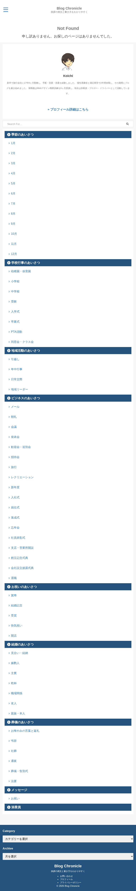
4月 (13, 173)
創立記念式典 (19, 557)
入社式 (15, 497)
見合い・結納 (19, 652)
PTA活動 (16, 331)
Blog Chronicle (69, 8)
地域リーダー (19, 389)
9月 (13, 223)
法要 (14, 781)
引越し (15, 359)
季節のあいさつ (22, 134)
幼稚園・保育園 (21, 271)
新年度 (15, 487)
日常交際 (16, 379)
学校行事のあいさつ (25, 262)
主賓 (14, 673)
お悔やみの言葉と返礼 (25, 730)
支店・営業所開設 (22, 547)
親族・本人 (18, 713)
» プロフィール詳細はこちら (68, 109)
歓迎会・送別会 (21, 447)
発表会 (15, 436)
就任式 (15, 507)
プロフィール (66, 879)
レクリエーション (22, 477)
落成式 (15, 517)
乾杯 (14, 683)
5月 (13, 183)
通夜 (14, 760)
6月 (13, 193)
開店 (14, 635)
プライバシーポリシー (70, 882)
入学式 (15, 311)
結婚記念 (16, 605)
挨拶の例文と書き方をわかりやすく (68, 871)
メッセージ (19, 790)
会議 (14, 426)
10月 (14, 233)
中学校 (15, 291)
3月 (13, 163)
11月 (14, 243)
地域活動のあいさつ (25, 350)
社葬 (14, 750)
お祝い (15, 798)
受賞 (14, 615)
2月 (13, 153)
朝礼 (14, 416)
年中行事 (16, 369)
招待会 (15, 457)
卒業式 (15, 321)
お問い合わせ (66, 876)
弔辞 (14, 740)
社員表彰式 (18, 537)
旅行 (14, 467)
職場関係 (16, 693)
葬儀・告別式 (19, 771)
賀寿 (14, 595)
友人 (14, 703)
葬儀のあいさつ (22, 722)
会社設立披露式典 (22, 567)
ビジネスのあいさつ (25, 398)
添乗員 (16, 807)
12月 (14, 253)
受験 (14, 301)
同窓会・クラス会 (22, 341)
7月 (13, 203)
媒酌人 (15, 663)
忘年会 (15, 527)
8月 (13, 213)
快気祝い (16, 625)
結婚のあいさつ (22, 644)
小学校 (15, 281)
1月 (13, 143)
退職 (14, 578)
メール (15, 406)
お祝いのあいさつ (24, 587)
